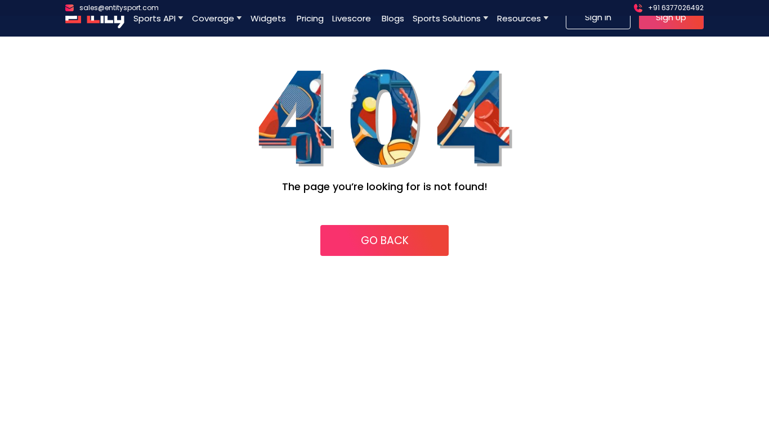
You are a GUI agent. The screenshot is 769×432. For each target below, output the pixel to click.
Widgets (269, 18)
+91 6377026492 (676, 7)
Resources (519, 18)
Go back (385, 240)
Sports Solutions (447, 18)
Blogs (393, 18)
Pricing (310, 18)
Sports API (154, 18)
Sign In (598, 17)
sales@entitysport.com (119, 7)
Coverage (213, 18)
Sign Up (671, 17)
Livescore (352, 18)
